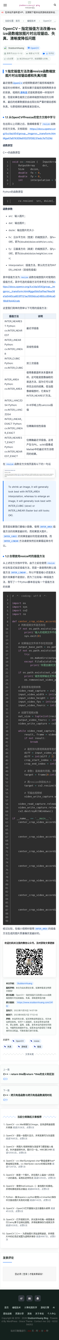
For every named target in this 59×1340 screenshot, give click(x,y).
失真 (37, 75)
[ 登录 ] (25, 1274)
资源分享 (19, 1313)
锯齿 (24, 75)
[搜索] (54, 5)
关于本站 (39, 1313)
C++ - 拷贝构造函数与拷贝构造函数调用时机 (27, 1095)
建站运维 (7, 1313)
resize (38, 71)
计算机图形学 (30, 1307)
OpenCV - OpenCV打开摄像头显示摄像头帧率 (28, 1208)
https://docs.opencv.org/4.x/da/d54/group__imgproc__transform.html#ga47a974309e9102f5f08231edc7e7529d (29, 133)
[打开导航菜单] (5, 5)
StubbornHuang (16, 48)
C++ (5, 1079)
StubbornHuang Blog (38, 1318)
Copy (52, 160)
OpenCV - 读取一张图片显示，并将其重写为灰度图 (30, 1135)
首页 (6, 1307)
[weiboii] (21, 1298)
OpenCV (34, 48)
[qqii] (38, 1298)
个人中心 (51, 1313)
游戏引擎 (45, 1307)
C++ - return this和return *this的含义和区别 (28, 1074)
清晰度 (23, 92)
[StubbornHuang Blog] (29, 5)
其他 (29, 1313)
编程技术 (16, 1307)
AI (54, 1307)
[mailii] (29, 1298)
